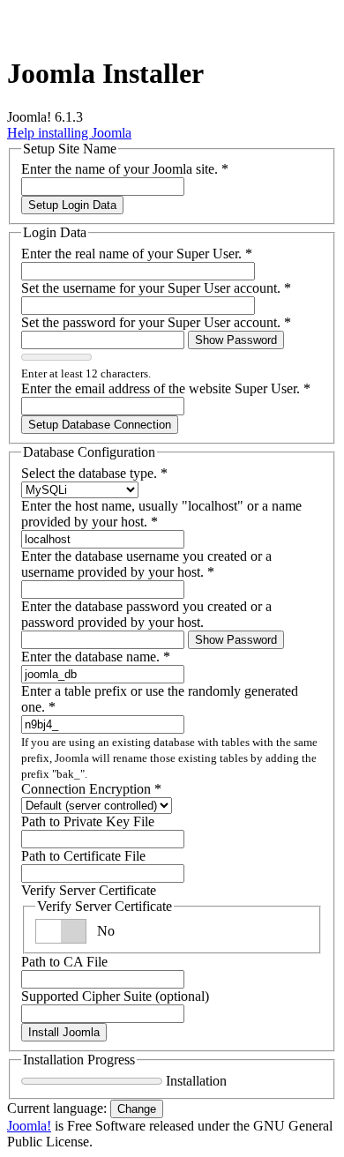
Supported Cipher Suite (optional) (115, 996)
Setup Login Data (72, 205)
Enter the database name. (95, 656)
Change (136, 1109)
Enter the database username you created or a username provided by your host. (146, 564)
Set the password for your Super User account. (156, 322)
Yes (107, 930)
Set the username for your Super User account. (156, 287)
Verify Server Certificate (88, 890)
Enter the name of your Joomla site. (124, 168)
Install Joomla (64, 1032)
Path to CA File (64, 961)
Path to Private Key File (87, 821)
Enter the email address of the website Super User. (165, 388)
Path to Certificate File (83, 855)
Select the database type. (94, 473)
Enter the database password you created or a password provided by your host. (146, 614)
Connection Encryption (91, 788)
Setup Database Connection (99, 424)
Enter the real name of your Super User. (136, 253)
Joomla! (29, 1125)
